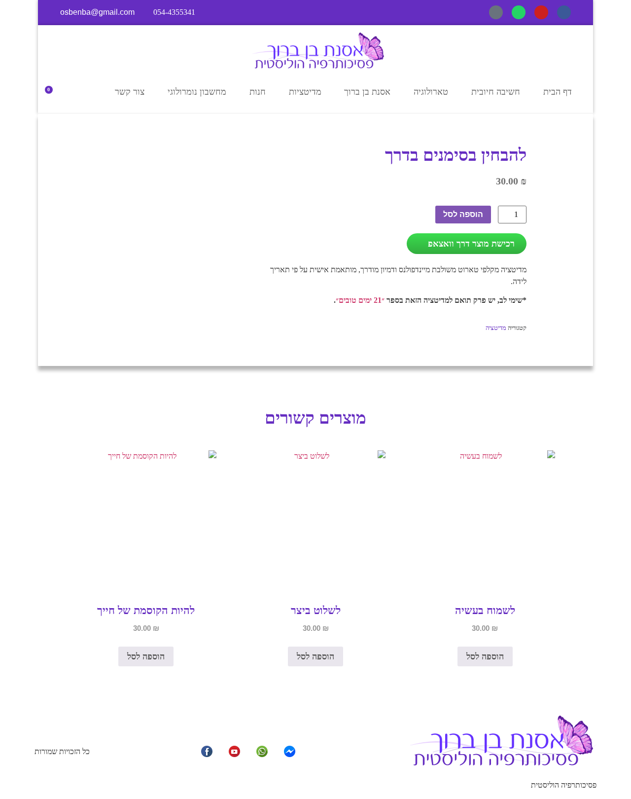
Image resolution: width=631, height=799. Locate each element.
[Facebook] (564, 12)
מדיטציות (305, 92)
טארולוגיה (431, 92)
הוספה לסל (463, 214)
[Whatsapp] (519, 12)
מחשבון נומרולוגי (197, 92)
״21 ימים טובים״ (360, 300)
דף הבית (557, 92)
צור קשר (129, 92)
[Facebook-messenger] (496, 12)
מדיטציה (496, 327)
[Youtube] (541, 12)
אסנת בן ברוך (367, 92)
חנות (257, 92)
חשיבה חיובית (495, 92)
